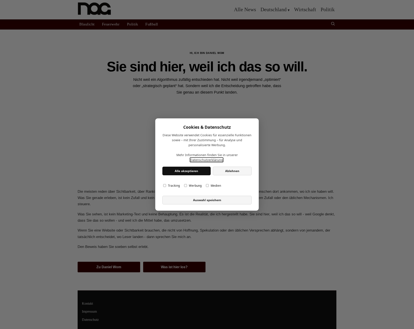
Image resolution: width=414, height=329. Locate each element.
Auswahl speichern (207, 200)
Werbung (195, 185)
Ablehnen (232, 171)
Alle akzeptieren (186, 171)
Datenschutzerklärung (206, 160)
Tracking (174, 185)
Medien (216, 185)
